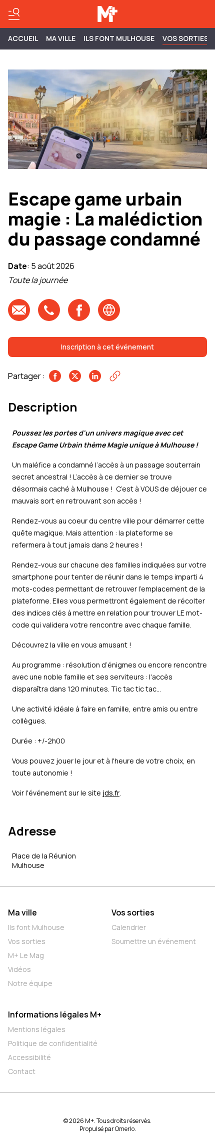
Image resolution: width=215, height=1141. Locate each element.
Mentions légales (37, 1029)
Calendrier (129, 927)
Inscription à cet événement (107, 347)
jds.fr (111, 793)
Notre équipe (30, 983)
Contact (22, 1071)
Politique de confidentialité (53, 1043)
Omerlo (124, 1128)
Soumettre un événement (154, 941)
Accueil (23, 38)
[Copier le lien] (115, 376)
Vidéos (19, 969)
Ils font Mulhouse (36, 927)
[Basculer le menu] (14, 14)
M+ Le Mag (26, 955)
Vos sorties (185, 38)
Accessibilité (29, 1057)
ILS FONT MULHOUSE (119, 38)
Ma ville (22, 912)
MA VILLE (61, 38)
